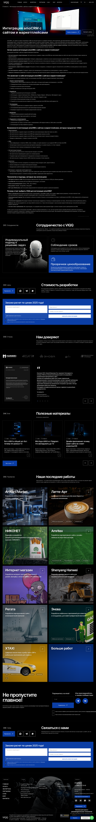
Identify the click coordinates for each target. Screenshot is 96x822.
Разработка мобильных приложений (29, 787)
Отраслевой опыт (43, 788)
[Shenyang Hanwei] (88, 570)
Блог (54, 2)
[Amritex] (88, 531)
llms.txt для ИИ (42, 819)
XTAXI (9, 648)
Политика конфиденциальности (28, 819)
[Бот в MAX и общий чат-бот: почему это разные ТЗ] (28, 455)
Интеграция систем (25, 791)
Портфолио (42, 2)
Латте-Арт (59, 492)
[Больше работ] (88, 649)
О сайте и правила (14, 819)
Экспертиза (33, 2)
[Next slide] (91, 401)
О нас (48, 2)
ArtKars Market (16, 492)
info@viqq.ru (78, 783)
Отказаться (85, 818)
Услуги (25, 2)
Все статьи (8, 463)
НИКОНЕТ (12, 531)
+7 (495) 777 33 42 (80, 785)
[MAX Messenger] (76, 800)
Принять (75, 818)
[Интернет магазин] (42, 570)
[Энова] (88, 609)
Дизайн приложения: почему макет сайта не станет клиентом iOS (78, 443)
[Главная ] (6, 6)
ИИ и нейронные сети (26, 797)
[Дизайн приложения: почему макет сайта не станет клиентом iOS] (90, 455)
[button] (37, 401)
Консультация (74, 2)
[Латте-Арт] (88, 492)
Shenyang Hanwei (64, 570)
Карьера (59, 784)
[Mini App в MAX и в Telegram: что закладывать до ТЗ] (59, 455)
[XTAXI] (42, 649)
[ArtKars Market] (42, 492)
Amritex (57, 531)
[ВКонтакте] (89, 800)
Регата (10, 609)
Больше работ (62, 648)
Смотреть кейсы (87, 32)
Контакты (59, 2)
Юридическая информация (63, 786)
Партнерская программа (81, 796)
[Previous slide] (85, 401)
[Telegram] (80, 800)
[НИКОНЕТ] (42, 531)
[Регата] (42, 609)
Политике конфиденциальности (84, 814)
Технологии (41, 784)
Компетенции (42, 786)
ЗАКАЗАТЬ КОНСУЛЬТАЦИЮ (69, 316)
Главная (19, 2)
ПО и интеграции (25, 789)
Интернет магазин (19, 570)
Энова (56, 609)
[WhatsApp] (85, 800)
